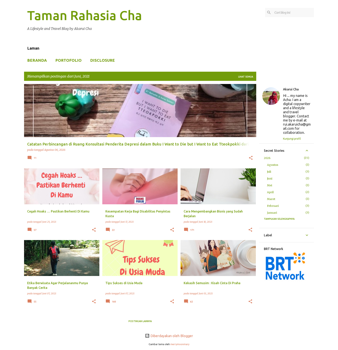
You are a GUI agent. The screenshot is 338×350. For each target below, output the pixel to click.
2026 (267, 158)
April (270, 192)
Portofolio (68, 60)
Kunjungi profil (292, 138)
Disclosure (102, 60)
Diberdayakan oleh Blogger (171, 336)
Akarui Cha (291, 89)
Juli (269, 171)
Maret (271, 199)
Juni (269, 178)
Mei (269, 185)
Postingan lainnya (140, 321)
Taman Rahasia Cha (84, 15)
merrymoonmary (179, 344)
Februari (273, 206)
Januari (272, 212)
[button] (250, 158)
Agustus (272, 165)
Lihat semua (245, 76)
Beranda (37, 60)
